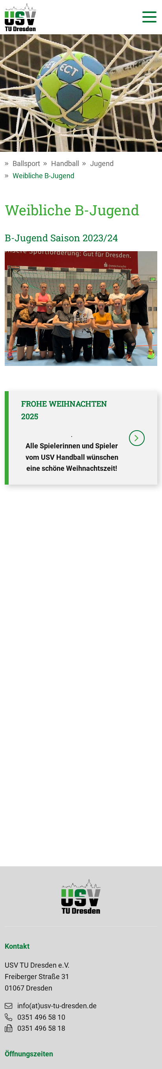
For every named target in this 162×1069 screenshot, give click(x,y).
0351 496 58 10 (41, 1017)
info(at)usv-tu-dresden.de (57, 1006)
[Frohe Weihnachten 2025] (137, 438)
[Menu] (147, 17)
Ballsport (26, 164)
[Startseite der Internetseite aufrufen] (20, 17)
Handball (65, 164)
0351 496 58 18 (41, 1028)
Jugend (102, 164)
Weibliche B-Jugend (43, 176)
